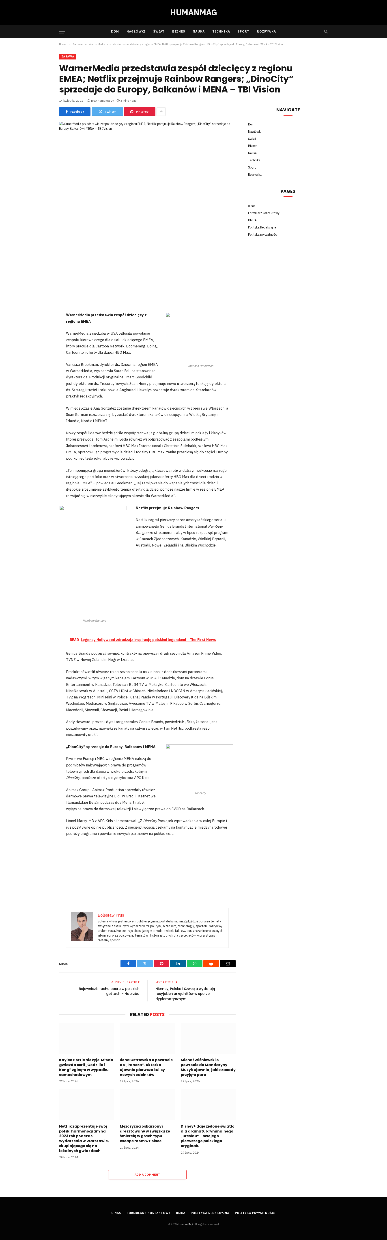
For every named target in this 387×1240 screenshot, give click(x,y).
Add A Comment (147, 1174)
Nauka (199, 31)
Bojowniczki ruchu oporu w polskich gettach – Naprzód (109, 991)
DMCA (252, 220)
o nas (252, 206)
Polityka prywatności (262, 235)
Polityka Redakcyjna (262, 227)
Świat (159, 31)
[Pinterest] (44, 283)
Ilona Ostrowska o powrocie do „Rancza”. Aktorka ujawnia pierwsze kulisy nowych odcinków (146, 1067)
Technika (221, 31)
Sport (243, 31)
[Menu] (62, 31)
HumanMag (185, 1224)
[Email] (44, 318)
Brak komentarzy (102, 101)
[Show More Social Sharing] (161, 111)
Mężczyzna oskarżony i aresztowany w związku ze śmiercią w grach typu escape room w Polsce (145, 1133)
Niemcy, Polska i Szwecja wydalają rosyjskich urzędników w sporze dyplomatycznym (185, 993)
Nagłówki (136, 31)
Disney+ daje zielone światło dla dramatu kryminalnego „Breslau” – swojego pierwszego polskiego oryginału (207, 1136)
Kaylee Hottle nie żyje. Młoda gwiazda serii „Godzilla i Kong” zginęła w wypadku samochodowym (86, 1067)
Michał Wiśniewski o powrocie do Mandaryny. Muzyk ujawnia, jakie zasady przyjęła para (208, 1067)
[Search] (325, 31)
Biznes (178, 31)
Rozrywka (266, 31)
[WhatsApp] (44, 307)
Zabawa (67, 56)
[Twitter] (44, 272)
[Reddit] (44, 295)
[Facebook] (44, 260)
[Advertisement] (147, 278)
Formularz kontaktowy (264, 213)
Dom (115, 31)
